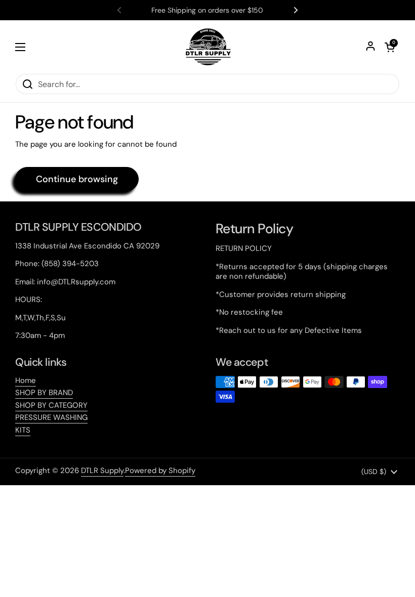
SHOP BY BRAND (44, 393)
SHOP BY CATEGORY (51, 405)
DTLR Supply (102, 470)
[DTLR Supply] (207, 47)
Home (25, 380)
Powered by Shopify (160, 470)
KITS (22, 430)
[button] (390, 47)
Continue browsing (77, 179)
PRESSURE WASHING (51, 417)
